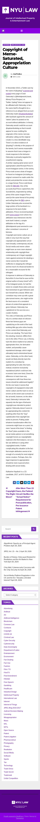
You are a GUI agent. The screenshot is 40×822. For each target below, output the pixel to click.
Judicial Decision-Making (13, 711)
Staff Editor (17, 74)
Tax (5, 762)
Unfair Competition (11, 778)
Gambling (7, 685)
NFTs (6, 727)
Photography (9, 743)
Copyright (6, 44)
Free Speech (9, 682)
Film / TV (7, 669)
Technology (8, 765)
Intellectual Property (11, 695)
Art (5, 615)
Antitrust (7, 612)
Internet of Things (10, 705)
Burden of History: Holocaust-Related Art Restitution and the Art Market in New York (19, 559)
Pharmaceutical (10, 740)
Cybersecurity (9, 644)
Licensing (7, 714)
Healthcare (8, 689)
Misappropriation (10, 717)
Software (7, 756)
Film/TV (7, 672)
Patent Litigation (10, 737)
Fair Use (7, 663)
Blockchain (8, 621)
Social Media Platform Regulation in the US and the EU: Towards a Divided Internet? (19, 578)
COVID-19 (8, 634)
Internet (6, 701)
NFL (5, 724)
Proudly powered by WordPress (14, 816)
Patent (6, 733)
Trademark (8, 775)
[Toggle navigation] (21, 30)
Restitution (8, 749)
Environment (8, 656)
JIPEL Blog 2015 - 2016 (18, 44)
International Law (10, 698)
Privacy (6, 746)
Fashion (7, 666)
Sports (6, 759)
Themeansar (20, 818)
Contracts (7, 628)
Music (6, 721)
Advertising (8, 608)
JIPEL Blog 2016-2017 (12, 708)
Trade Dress (8, 769)
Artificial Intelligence (11, 618)
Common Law (9, 624)
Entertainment (9, 653)
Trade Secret (9, 772)
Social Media (9, 753)
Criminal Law (9, 637)
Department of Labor (11, 650)
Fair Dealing (8, 660)
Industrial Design (10, 692)
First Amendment (10, 676)
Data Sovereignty (10, 647)
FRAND (7, 679)
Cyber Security (9, 640)
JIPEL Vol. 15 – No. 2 (12, 551)
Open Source (9, 730)
